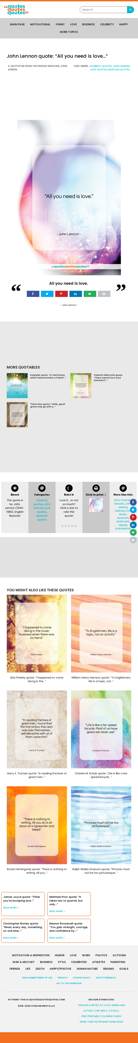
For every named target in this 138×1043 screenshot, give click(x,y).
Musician (123, 518)
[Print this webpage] (104, 294)
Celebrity (107, 24)
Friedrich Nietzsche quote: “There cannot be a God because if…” (108, 377)
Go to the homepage (69, 983)
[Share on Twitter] (47, 294)
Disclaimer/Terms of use (37, 977)
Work (86, 955)
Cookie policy (82, 977)
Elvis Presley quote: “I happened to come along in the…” (36, 679)
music (123, 514)
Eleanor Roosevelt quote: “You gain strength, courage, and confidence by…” (68, 927)
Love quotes (98, 69)
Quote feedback (106, 977)
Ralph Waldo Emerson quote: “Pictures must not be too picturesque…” (101, 871)
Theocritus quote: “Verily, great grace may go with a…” (47, 405)
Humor (60, 955)
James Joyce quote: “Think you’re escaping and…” (21, 898)
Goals (123, 969)
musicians (123, 521)
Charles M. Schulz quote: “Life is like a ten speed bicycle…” (101, 775)
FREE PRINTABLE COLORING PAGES (101, 1016)
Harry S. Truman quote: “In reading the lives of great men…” (37, 775)
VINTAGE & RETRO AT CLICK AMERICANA (101, 1005)
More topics (69, 32)
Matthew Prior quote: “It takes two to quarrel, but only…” (66, 900)
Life (28, 969)
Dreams (108, 969)
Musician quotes (119, 69)
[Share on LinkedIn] (75, 294)
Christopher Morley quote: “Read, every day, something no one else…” (22, 927)
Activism (119, 955)
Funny (60, 24)
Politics (101, 955)
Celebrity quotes (100, 66)
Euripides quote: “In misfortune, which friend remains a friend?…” (48, 376)
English (119, 503)
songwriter (123, 528)
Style (62, 962)
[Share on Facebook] (33, 294)
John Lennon (121, 66)
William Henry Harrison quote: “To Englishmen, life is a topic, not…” (101, 679)
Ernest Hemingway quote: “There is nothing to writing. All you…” (37, 871)
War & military (24, 962)
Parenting (118, 962)
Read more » (11, 907)
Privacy (63, 977)
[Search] (130, 9)
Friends (15, 969)
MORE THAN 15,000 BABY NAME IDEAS (101, 1021)
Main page (17, 24)
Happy (123, 24)
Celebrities (79, 962)
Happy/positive (60, 969)
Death (40, 969)
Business (88, 24)
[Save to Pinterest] (61, 294)
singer (123, 525)
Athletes (98, 962)
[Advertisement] (69, 97)
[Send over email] (90, 294)
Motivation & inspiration (30, 955)
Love (73, 24)
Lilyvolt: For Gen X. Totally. (101, 1010)
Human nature (87, 969)
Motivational (40, 24)
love (128, 510)
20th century (123, 500)
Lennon (119, 510)
